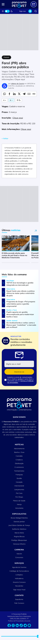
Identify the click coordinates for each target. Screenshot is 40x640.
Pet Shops (19, 497)
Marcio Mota (19, 533)
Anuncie (27, 621)
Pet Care (19, 493)
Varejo (19, 504)
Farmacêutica (19, 471)
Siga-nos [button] (22, 11)
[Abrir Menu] (5, 4)
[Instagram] (13, 625)
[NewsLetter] (34, 4)
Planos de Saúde (19, 501)
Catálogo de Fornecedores (19, 571)
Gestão (19, 478)
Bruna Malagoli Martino (19, 518)
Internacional (19, 486)
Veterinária (19, 508)
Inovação (19, 482)
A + (4, 100)
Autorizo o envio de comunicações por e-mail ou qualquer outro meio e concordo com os (20, 379)
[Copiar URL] (34, 94)
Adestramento (19, 449)
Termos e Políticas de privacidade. (20, 381)
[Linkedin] (17, 625)
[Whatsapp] (29, 625)
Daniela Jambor (19, 522)
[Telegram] (25, 625)
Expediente (19, 599)
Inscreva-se (19, 372)
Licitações (19, 575)
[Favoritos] (30, 11)
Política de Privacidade (16, 621)
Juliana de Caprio (17, 84)
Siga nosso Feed (19, 590)
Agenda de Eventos (19, 567)
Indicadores (19, 578)
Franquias (19, 475)
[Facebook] (9, 625)
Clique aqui (17, 118)
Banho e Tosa (19, 452)
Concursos (19, 557)
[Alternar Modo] (18, 100)
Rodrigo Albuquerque (19, 540)
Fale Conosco (19, 603)
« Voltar (5, 138)
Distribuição (19, 463)
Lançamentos (19, 489)
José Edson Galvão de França (19, 525)
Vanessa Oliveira (19, 544)
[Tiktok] (21, 625)
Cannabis (19, 456)
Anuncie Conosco (19, 582)
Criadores (19, 460)
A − (11, 100)
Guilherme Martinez (19, 529)
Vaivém (19, 554)
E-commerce (19, 467)
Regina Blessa (19, 536)
